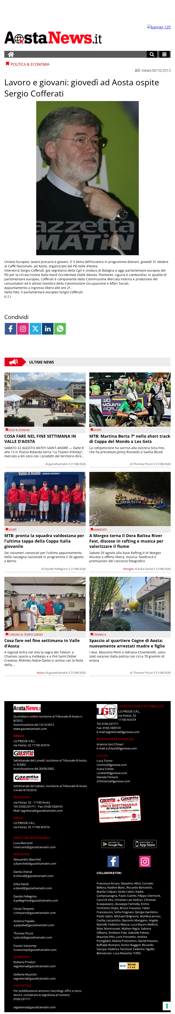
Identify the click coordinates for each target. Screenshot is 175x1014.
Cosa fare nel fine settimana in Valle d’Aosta (42, 643)
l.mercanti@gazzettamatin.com (34, 847)
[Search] (152, 54)
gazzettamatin (58, 464)
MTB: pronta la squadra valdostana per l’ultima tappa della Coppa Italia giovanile (44, 541)
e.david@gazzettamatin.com (32, 888)
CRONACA (99, 635)
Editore (18, 736)
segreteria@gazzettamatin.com (42, 811)
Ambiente (100, 530)
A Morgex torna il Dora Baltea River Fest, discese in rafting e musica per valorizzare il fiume (126, 541)
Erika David (145, 569)
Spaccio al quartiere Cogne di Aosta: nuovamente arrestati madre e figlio (127, 643)
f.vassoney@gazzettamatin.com (35, 950)
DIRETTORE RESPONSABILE (31, 838)
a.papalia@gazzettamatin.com (33, 925)
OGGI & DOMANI (19, 430)
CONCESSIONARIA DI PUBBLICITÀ (141, 706)
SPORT (97, 430)
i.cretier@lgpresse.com (112, 773)
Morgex (128, 569)
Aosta (40, 673)
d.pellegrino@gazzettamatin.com (35, 900)
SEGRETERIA (21, 957)
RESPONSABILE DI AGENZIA (115, 739)
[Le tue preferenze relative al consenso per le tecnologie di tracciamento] (167, 1006)
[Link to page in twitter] (35, 329)
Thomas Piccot (143, 464)
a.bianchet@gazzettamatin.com (34, 863)
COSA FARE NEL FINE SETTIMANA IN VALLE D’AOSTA (40, 438)
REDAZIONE (21, 797)
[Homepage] (10, 54)
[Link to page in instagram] (23, 329)
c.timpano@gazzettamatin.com (34, 913)
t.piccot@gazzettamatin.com (32, 937)
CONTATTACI (22, 985)
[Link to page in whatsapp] (60, 329)
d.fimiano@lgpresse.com (113, 781)
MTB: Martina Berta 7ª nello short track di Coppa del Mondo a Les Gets (129, 438)
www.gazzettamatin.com (30, 729)
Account (102, 755)
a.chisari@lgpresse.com (121, 748)
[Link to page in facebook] (10, 329)
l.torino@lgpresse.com (112, 765)
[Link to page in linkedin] (48, 329)
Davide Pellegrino (56, 569)
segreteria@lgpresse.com (122, 732)
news (147, 70)
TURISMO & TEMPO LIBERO (25, 635)
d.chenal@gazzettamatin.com (33, 876)
